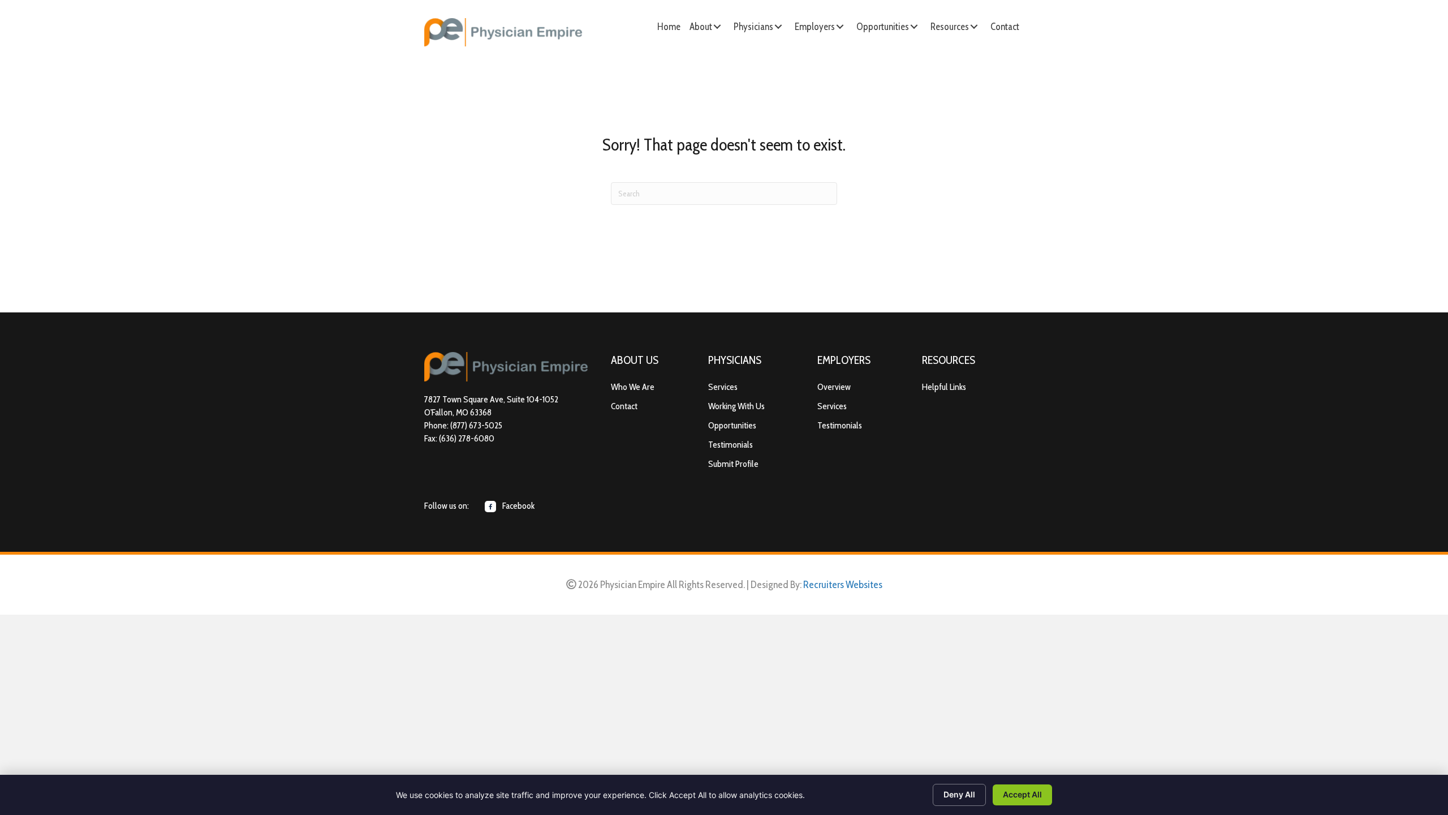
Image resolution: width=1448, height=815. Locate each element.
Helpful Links (944, 386)
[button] (717, 26)
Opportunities (732, 425)
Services (723, 386)
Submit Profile (733, 463)
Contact (624, 406)
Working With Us (736, 406)
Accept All (1022, 794)
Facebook (518, 505)
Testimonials (730, 444)
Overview (834, 386)
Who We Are (632, 386)
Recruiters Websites (842, 584)
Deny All (959, 794)
